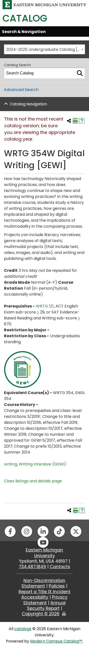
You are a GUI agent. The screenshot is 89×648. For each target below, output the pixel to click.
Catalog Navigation (28, 104)
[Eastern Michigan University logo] (44, 4)
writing (10, 464)
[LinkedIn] (43, 531)
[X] (75, 531)
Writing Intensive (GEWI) (42, 464)
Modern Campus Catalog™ (56, 641)
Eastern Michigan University (44, 552)
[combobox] (44, 49)
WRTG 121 (45, 306)
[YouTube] (43, 542)
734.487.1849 (32, 567)
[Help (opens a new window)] (82, 120)
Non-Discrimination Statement (43, 583)
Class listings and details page (33, 481)
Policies (57, 586)
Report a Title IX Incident (44, 592)
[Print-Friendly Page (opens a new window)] (75, 120)
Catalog (24, 18)
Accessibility (34, 597)
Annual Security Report (46, 605)
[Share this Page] (69, 120)
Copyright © (40, 614)
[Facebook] (10, 531)
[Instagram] (26, 531)
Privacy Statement (45, 600)
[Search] (80, 73)
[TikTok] (59, 531)
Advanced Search (21, 90)
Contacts (60, 567)
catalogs (22, 629)
